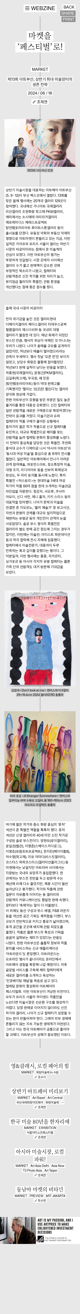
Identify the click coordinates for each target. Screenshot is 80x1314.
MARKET (40, 69)
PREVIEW (36, 1196)
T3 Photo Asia (32, 1170)
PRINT (68, 19)
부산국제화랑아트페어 (29, 1102)
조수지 (42, 1077)
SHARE (67, 13)
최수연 (42, 1201)
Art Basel (38, 1098)
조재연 (42, 102)
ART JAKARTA (55, 1196)
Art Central (55, 1098)
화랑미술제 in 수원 (47, 1072)
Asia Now (57, 1166)
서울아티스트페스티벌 (40, 1133)
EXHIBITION (47, 1128)
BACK (69, 7)
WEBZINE (43, 8)
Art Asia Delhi (39, 1166)
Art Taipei (50, 1170)
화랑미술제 (52, 1102)
